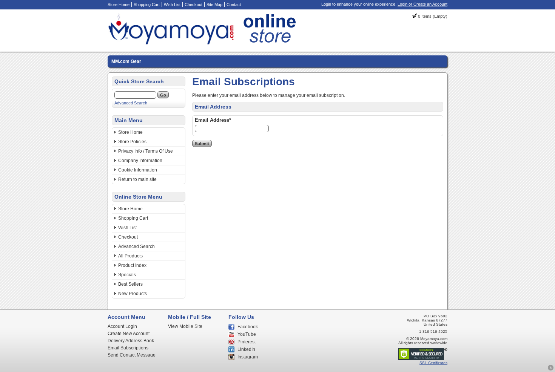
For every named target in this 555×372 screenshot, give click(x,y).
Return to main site (137, 179)
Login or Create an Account (422, 4)
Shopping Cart (147, 4)
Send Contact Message (132, 355)
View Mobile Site (185, 326)
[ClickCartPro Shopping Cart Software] (550, 369)
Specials (127, 274)
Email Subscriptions (128, 348)
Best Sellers (130, 284)
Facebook (247, 326)
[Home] (204, 43)
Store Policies (132, 141)
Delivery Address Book (131, 340)
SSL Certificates (433, 363)
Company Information (140, 160)
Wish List (172, 4)
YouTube (246, 334)
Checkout (193, 4)
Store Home (119, 4)
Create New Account (129, 333)
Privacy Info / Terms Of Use (145, 151)
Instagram (247, 357)
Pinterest (246, 341)
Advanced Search (130, 103)
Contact (234, 4)
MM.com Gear (126, 61)
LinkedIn (246, 349)
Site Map (214, 4)
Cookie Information (137, 170)
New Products (132, 293)
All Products (130, 256)
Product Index (132, 265)
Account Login (122, 326)
